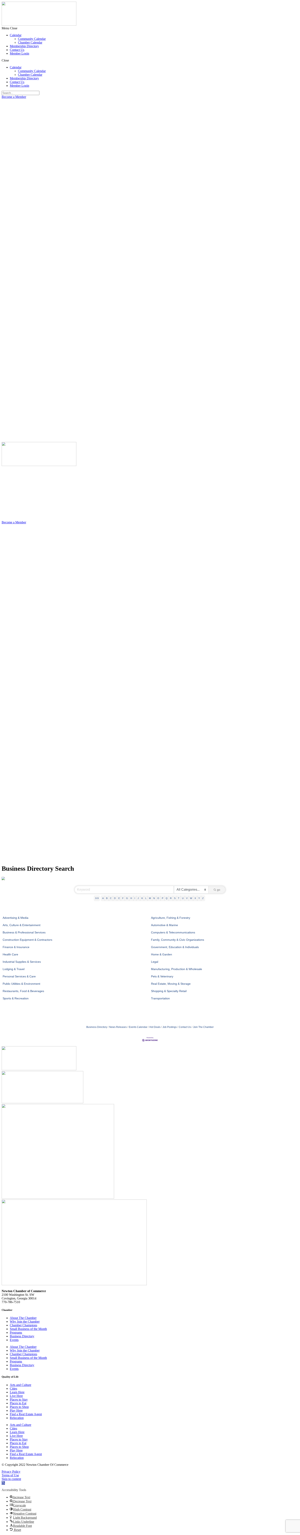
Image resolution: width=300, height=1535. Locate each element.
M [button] (150, 898)
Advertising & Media (15, 917)
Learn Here (17, 1392)
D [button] (115, 898)
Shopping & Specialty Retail (169, 991)
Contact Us (17, 50)
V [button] (187, 898)
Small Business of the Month (28, 1329)
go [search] (218, 889)
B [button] (107, 898)
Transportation (160, 998)
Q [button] (167, 898)
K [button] (142, 898)
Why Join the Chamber (25, 1321)
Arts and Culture (20, 1385)
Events (14, 1340)
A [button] (103, 898)
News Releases (118, 1027)
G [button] (127, 898)
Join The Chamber (203, 1027)
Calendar (15, 35)
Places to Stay (19, 1399)
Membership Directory (24, 46)
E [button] (119, 898)
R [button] (171, 898)
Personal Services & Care (19, 976)
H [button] (131, 898)
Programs (16, 1332)
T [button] (178, 898)
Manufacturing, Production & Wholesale (176, 969)
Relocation (17, 1418)
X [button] (195, 898)
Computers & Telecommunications (173, 932)
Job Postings (169, 1027)
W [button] (191, 898)
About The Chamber (23, 1318)
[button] (150, 28)
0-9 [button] (97, 898)
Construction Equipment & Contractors (27, 939)
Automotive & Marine (164, 925)
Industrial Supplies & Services (22, 961)
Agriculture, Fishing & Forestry (170, 917)
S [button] (175, 898)
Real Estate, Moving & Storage (171, 983)
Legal (154, 961)
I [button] (134, 898)
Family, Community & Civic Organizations (177, 939)
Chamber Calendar (30, 42)
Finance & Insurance (16, 947)
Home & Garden (161, 954)
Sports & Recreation (16, 998)
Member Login (19, 53)
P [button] (162, 898)
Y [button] (199, 898)
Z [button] (203, 898)
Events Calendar (138, 1027)
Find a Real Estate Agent (26, 1414)
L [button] (146, 898)
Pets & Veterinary (162, 976)
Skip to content (11, 1479)
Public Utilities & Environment (21, 983)
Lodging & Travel (13, 969)
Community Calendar (32, 39)
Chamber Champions (23, 1325)
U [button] (183, 898)
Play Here (16, 1410)
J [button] (138, 898)
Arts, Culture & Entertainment (21, 925)
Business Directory (96, 1027)
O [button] (158, 898)
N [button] (154, 898)
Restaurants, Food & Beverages (23, 991)
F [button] (123, 898)
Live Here (16, 1396)
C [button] (111, 898)
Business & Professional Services (24, 932)
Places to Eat (18, 1403)
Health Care (10, 954)
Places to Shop (19, 1407)
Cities (13, 1388)
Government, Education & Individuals (175, 947)
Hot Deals (154, 1027)
